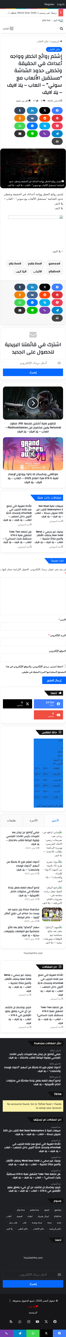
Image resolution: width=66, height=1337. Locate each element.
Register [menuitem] (49, 4)
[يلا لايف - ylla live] (52, 20)
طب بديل (13, 1222)
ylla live (14, 263)
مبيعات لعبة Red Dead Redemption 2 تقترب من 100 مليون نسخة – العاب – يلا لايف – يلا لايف (49, 511)
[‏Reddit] (44, 118)
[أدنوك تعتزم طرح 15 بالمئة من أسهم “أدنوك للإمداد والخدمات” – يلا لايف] (52, 871)
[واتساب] (19, 125)
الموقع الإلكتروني (57, 650)
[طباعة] (57, 141)
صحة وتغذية (37, 1222)
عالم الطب (23, 1228)
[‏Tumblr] (19, 110)
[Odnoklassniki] (19, 118)
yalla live (34, 263)
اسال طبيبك (43, 1216)
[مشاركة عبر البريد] (19, 133)
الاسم (62, 619)
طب (25, 1222)
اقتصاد (19, 1216)
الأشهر (55, 820)
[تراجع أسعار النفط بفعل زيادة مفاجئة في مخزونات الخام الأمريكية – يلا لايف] (52, 895)
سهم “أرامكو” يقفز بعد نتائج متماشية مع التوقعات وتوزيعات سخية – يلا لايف (21, 931)
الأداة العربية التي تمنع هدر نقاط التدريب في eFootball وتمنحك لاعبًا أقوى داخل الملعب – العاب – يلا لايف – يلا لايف (17, 513)
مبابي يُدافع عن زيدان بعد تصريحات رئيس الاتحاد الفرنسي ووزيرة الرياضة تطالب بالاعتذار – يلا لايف (22, 838)
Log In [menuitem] (61, 4)
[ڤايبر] (44, 133)
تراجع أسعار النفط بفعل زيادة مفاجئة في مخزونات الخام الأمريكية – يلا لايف (23, 891)
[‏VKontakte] (32, 118)
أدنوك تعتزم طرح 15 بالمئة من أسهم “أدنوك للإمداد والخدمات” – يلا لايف (23, 866)
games (53, 263)
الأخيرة (34, 820)
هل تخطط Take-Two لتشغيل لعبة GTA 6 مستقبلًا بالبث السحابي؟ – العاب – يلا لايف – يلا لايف (17, 537)
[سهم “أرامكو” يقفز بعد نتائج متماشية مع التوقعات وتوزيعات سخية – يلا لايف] (52, 935)
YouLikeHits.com (33, 953)
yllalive (53, 271)
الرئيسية (55, 41)
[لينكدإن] (32, 110)
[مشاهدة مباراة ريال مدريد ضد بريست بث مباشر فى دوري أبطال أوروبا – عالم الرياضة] (52, 914)
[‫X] (44, 110)
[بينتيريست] (57, 118)
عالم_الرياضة (55, 1228)
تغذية (59, 1222)
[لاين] (32, 133)
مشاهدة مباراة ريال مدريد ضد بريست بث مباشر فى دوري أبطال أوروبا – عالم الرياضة (21, 913)
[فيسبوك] (57, 110)
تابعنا (58, 1239)
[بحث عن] (61, 28)
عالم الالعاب (43, 41)
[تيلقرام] (57, 133)
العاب (36, 271)
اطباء (29, 1216)
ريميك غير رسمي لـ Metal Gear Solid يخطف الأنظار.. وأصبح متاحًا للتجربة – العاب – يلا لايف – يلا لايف (49, 537)
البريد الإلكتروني (57, 635)
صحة (49, 1222)
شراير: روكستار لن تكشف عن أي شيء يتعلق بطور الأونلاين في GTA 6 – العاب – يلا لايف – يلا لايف (18, 1015)
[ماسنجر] (32, 125)
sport (46, 1210)
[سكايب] (44, 125)
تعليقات (11, 820)
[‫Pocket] (57, 125)
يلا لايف (20, 271)
